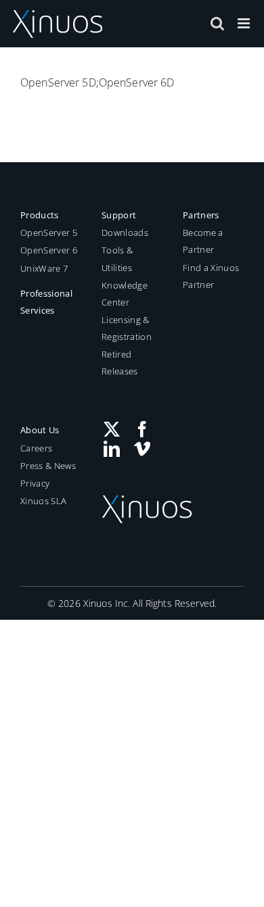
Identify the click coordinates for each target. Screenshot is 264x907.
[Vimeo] (142, 449)
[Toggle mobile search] (217, 23)
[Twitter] (112, 429)
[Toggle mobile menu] (245, 23)
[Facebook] (142, 429)
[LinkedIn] (112, 449)
